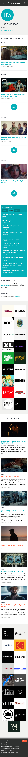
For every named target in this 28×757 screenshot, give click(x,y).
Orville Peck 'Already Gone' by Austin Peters (13, 605)
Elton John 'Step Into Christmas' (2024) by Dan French (13, 95)
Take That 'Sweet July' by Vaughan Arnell (12, 215)
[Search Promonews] (25, 3)
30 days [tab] (11, 210)
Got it (24, 741)
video (3, 439)
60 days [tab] (17, 210)
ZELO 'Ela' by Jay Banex (9, 221)
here (2, 754)
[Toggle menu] (3, 3)
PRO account (5, 285)
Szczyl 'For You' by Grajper (10, 476)
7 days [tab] (4, 210)
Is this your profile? (7, 30)
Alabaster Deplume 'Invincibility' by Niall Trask (13, 63)
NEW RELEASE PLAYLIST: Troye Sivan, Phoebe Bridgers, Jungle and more (13, 265)
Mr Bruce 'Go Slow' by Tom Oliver (12, 571)
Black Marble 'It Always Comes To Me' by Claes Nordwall (13, 271)
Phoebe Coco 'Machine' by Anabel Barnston (13, 138)
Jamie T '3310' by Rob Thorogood (12, 545)
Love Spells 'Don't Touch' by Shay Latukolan (12, 233)
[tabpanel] (14, 244)
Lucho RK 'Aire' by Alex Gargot (11, 239)
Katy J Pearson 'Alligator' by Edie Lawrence (13, 182)
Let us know (18, 296)
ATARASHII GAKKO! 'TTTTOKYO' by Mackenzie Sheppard (13, 511)
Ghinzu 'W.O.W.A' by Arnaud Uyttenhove (10, 226)
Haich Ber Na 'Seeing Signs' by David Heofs (12, 258)
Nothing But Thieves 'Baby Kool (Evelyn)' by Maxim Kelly (11, 245)
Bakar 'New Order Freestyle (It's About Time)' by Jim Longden (13, 251)
